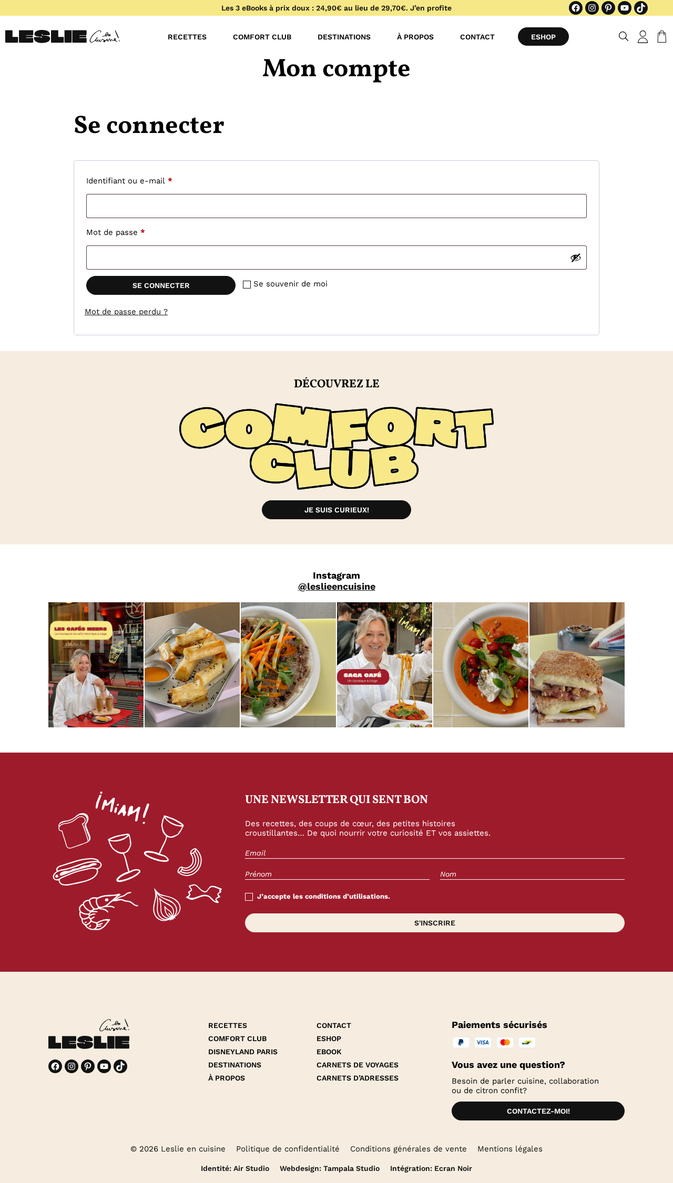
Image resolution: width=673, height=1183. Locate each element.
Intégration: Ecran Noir (431, 1168)
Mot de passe (136, 232)
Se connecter (161, 285)
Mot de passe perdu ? (126, 311)
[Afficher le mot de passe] (576, 257)
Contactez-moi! (538, 1111)
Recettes (187, 37)
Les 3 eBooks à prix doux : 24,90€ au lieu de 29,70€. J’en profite (336, 8)
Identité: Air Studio (235, 1168)
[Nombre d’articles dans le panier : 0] (660, 37)
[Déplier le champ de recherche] (624, 36)
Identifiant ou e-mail (149, 181)
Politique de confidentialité (288, 1149)
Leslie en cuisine (193, 1149)
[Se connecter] (643, 37)
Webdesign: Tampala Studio (330, 1168)
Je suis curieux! (336, 510)
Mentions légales (510, 1149)
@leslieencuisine (336, 586)
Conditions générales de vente (408, 1149)
